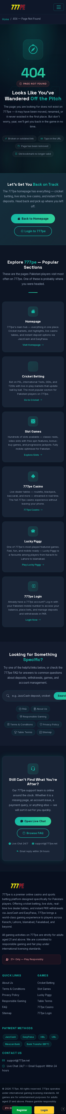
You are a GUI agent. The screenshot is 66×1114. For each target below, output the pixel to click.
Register (22, 1110)
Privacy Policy (51, 724)
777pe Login (44, 1013)
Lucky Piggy (44, 995)
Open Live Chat (35, 821)
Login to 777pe (35, 231)
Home (5, 19)
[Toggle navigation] (59, 7)
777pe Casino (45, 1007)
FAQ (24, 708)
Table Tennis (24, 732)
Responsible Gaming (34, 716)
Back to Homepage (35, 218)
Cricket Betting (45, 982)
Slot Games (44, 988)
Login (44, 1110)
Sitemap (47, 732)
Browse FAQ (35, 833)
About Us (42, 708)
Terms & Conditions (21, 724)
